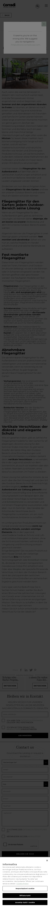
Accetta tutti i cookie (25, 902)
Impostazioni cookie (25, 888)
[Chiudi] (47, 860)
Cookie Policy (22, 884)
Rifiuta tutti (25, 895)
